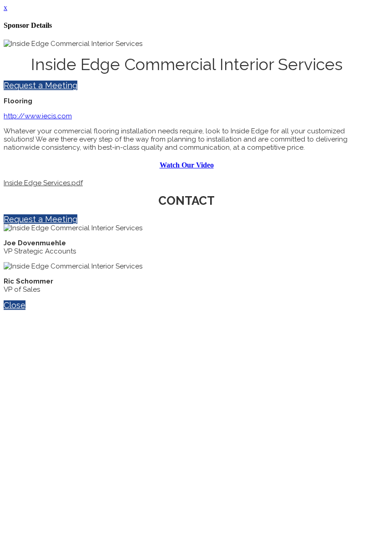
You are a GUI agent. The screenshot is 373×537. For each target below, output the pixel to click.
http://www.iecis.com (38, 116)
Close (14, 305)
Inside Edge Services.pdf (43, 183)
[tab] (186, 165)
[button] (40, 85)
